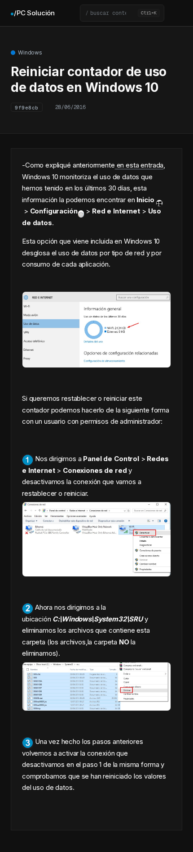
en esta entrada (139, 165)
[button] (122, 13)
